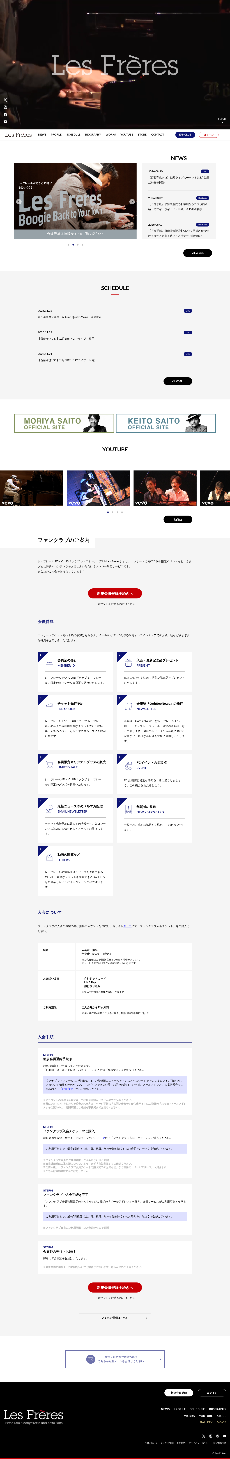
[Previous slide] (19, 201)
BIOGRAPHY (217, 1409)
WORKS (189, 1416)
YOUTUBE (206, 1416)
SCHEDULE (197, 1409)
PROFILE (180, 1409)
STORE (222, 1416)
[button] (68, 245)
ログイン (209, 134)
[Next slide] (132, 201)
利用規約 (181, 1443)
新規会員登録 (179, 1392)
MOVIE (222, 1422)
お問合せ (67, 1088)
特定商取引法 (219, 1443)
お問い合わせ (150, 1443)
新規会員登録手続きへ (115, 593)
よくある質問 (167, 1443)
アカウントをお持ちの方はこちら (115, 603)
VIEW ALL (198, 253)
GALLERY (206, 1422)
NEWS (165, 1409)
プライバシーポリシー (199, 1443)
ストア (127, 926)
